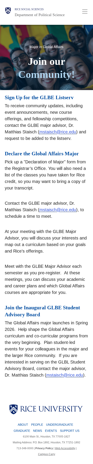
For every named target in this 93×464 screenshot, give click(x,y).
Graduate (22, 430)
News (37, 430)
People (37, 424)
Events (51, 430)
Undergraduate (59, 424)
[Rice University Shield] (8, 12)
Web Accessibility (65, 448)
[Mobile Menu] (85, 11)
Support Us (69, 430)
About (23, 424)
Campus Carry (46, 454)
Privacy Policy (44, 448)
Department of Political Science (40, 15)
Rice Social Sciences (29, 9)
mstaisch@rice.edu (57, 131)
